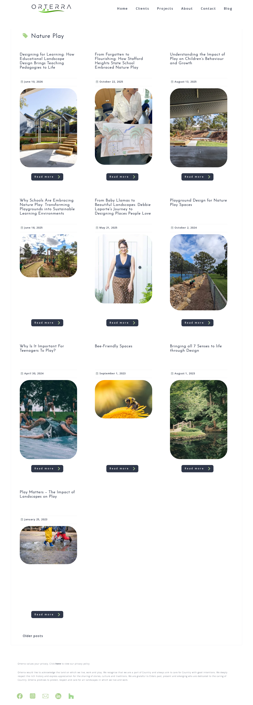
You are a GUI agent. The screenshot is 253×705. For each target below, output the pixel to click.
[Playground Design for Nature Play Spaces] (198, 272)
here (58, 663)
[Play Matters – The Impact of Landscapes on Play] (48, 545)
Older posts (33, 636)
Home (122, 8)
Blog (228, 8)
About (187, 8)
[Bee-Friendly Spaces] (123, 399)
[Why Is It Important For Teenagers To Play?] (48, 419)
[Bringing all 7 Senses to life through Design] (198, 419)
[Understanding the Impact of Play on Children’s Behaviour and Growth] (198, 127)
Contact (208, 8)
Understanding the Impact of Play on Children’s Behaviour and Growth (197, 59)
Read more (44, 176)
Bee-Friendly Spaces (113, 346)
